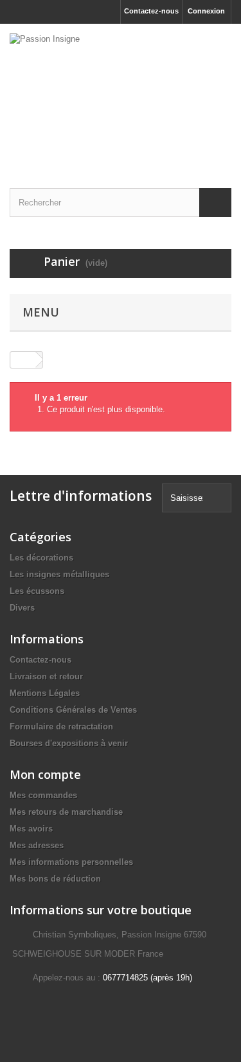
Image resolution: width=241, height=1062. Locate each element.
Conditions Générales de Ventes (73, 710)
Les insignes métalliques (59, 574)
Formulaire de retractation (61, 726)
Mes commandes (43, 795)
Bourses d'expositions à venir (69, 743)
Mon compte (45, 774)
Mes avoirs (31, 828)
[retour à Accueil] (23, 360)
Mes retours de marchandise (66, 812)
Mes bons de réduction (55, 879)
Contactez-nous (151, 11)
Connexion (206, 11)
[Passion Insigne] (120, 94)
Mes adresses (37, 845)
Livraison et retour (46, 676)
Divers (22, 608)
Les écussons (37, 591)
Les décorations (41, 557)
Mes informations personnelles (71, 862)
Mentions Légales (45, 693)
